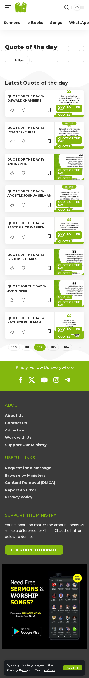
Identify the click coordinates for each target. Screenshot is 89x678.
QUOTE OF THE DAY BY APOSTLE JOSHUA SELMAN (29, 193)
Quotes (64, 114)
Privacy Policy (17, 670)
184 (66, 347)
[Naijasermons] (20, 7)
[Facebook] (21, 379)
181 (27, 347)
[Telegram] (68, 379)
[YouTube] (44, 379)
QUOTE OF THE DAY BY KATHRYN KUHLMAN (25, 320)
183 (53, 347)
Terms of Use (45, 670)
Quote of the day (69, 108)
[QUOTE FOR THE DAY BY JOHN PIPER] (69, 293)
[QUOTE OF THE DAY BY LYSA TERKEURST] (69, 135)
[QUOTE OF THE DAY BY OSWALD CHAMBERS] (69, 103)
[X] (31, 379)
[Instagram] (56, 379)
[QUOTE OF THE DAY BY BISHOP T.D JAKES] (69, 262)
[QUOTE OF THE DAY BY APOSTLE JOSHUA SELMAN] (69, 198)
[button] (72, 667)
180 (14, 347)
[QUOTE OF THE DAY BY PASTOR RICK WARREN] (69, 230)
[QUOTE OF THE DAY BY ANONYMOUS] (69, 167)
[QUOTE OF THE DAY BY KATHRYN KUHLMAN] (69, 325)
